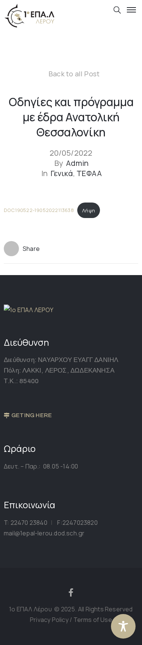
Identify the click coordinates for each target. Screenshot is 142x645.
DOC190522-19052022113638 (39, 210)
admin (77, 163)
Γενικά (62, 173)
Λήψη (88, 210)
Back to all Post (74, 74)
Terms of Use (92, 620)
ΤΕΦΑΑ (89, 173)
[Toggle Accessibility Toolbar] (123, 626)
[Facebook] (71, 592)
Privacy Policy (50, 620)
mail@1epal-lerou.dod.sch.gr (44, 533)
